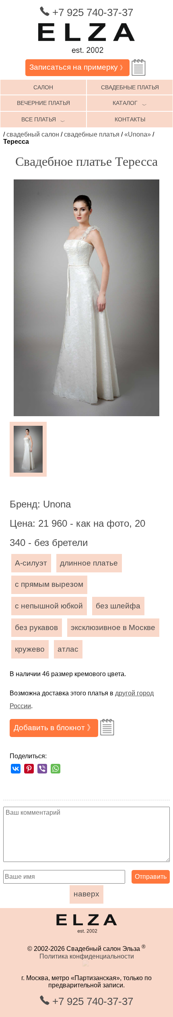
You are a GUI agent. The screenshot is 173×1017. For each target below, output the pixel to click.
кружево (30, 649)
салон (43, 87)
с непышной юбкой (49, 606)
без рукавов (36, 627)
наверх (86, 894)
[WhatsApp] (55, 768)
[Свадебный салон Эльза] (86, 55)
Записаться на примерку (77, 67)
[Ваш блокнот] (139, 67)
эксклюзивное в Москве (113, 627)
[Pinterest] (29, 768)
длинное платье (89, 563)
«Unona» (137, 134)
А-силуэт (31, 563)
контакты (130, 119)
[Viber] (42, 768)
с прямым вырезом (49, 584)
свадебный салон (32, 134)
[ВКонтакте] (16, 768)
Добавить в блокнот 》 (54, 727)
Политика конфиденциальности (86, 956)
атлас (68, 649)
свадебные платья (130, 87)
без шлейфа (118, 606)
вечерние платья (43, 103)
